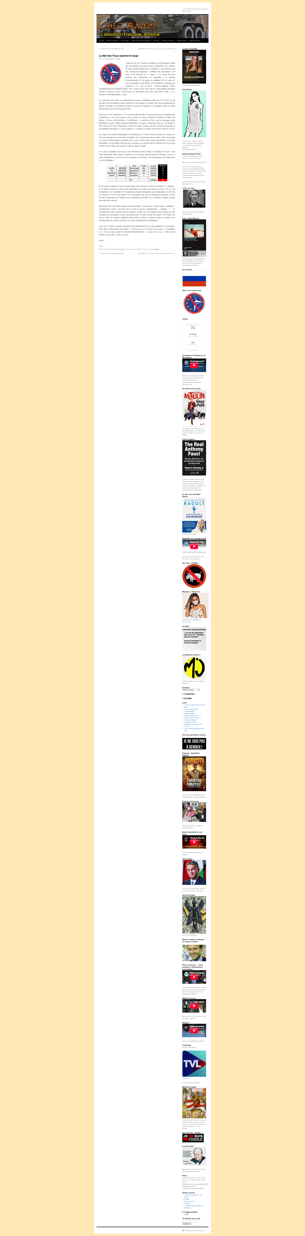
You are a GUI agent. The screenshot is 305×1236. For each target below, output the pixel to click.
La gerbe (186, 1199)
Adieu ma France (112, 40)
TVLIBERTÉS (189, 694)
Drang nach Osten (189, 1201)
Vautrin (118, 59)
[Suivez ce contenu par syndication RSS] (183, 694)
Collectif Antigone (189, 711)
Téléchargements (195, 40)
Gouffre (186, 1214)
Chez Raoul (125, 40)
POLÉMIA (188, 698)
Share (101, 246)
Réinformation (181, 40)
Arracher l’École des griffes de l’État (111, 49)
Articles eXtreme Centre (191, 709)
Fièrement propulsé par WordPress (195, 1230)
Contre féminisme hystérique (141, 40)
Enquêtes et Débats (189, 713)
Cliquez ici (185, 1078)
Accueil (101, 40)
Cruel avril (187, 1203)
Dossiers (156, 40)
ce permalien (155, 249)
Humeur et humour (168, 40)
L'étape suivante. (191, 1212)
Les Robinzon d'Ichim (190, 722)
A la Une (122, 249)
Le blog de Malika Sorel (191, 715)
